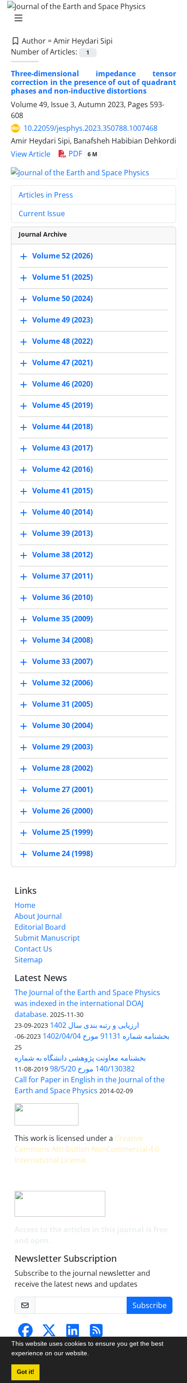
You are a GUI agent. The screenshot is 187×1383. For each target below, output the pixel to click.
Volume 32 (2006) (62, 683)
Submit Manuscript (47, 938)
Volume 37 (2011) (62, 576)
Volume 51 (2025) (62, 277)
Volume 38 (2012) (62, 555)
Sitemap (29, 960)
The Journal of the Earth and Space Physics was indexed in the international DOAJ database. (87, 1003)
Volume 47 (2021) (62, 362)
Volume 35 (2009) (62, 619)
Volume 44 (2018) (62, 426)
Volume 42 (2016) (62, 469)
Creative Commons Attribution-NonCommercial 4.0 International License (87, 1149)
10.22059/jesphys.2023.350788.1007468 (90, 128)
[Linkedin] (73, 1333)
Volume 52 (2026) (62, 256)
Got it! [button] (25, 1372)
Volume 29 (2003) (62, 747)
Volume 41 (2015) (62, 491)
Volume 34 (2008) (62, 640)
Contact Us (33, 949)
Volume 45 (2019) (62, 405)
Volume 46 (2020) (62, 384)
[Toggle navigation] (90, 18)
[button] (92, 1354)
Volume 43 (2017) (62, 448)
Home (25, 905)
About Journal (38, 916)
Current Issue (42, 213)
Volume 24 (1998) (62, 853)
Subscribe (150, 1305)
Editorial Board (40, 927)
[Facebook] (25, 1333)
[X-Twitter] (49, 1333)
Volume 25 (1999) (62, 832)
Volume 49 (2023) (62, 320)
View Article (30, 154)
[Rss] (96, 1333)
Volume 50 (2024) (62, 298)
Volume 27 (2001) (62, 789)
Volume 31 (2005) (62, 704)
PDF (82, 154)
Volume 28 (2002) (62, 768)
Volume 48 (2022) (62, 341)
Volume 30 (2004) (62, 725)
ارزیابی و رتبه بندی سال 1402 (94, 1025)
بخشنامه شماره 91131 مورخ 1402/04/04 (106, 1036)
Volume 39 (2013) (62, 533)
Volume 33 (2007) (62, 661)
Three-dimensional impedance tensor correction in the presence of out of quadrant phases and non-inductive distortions (93, 82)
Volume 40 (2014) (62, 512)
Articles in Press (46, 195)
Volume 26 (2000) (62, 811)
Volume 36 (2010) (62, 597)
